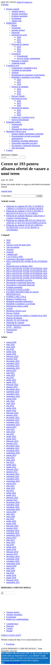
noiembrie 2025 (12, 363)
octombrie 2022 (12, 450)
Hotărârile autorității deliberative (25, 141)
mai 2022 (10, 462)
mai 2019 (10, 545)
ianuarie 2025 (12, 387)
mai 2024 (10, 406)
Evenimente (16, 18)
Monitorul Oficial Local (16, 131)
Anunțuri (15, 127)
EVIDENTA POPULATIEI (17, 289)
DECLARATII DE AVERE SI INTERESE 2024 (26, 273)
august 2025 (11, 370)
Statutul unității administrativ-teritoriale (27, 134)
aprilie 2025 (11, 380)
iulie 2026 (10, 344)
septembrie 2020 (13, 509)
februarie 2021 (12, 497)
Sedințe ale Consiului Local (23, 117)
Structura (10, 626)
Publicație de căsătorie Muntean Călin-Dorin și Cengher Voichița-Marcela (25, 217)
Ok (5, 663)
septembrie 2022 (13, 453)
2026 (19, 42)
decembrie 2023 (12, 417)
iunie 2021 (10, 488)
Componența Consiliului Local (24, 68)
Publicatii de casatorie (15, 322)
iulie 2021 (10, 486)
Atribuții (15, 72)
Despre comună (12, 9)
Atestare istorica (18, 11)
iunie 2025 (10, 375)
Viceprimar (16, 28)
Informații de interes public (23, 129)
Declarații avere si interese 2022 (19, 266)
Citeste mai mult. (14, 663)
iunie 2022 (10, 460)
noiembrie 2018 (12, 559)
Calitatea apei (11, 254)
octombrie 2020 (12, 507)
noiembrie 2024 (12, 392)
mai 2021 (10, 490)
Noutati (9, 631)
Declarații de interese (20, 44)
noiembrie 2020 (12, 505)
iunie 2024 (10, 403)
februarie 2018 (12, 580)
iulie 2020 (10, 514)
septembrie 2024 (13, 396)
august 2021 (11, 483)
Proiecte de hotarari (14, 318)
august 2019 (11, 538)
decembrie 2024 (12, 389)
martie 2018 (11, 578)
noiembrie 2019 (12, 530)
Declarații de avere (19, 35)
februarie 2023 (12, 441)
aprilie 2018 (11, 575)
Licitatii (9, 308)
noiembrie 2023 (12, 420)
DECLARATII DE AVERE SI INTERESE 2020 (26, 268)
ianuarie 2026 (12, 359)
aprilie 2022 (11, 465)
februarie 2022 (12, 469)
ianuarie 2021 (12, 500)
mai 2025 (10, 377)
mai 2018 (10, 573)
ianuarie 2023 (12, 443)
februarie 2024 (12, 413)
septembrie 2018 (13, 563)
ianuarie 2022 (12, 472)
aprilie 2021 (11, 493)
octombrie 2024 (12, 394)
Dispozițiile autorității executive (25, 143)
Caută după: (6, 196)
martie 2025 (11, 382)
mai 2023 (10, 434)
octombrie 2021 (12, 479)
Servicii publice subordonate (28, 58)
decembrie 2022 (12, 446)
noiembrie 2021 (12, 476)
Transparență (17, 124)
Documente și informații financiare (26, 145)
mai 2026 (10, 349)
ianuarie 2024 (12, 415)
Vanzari (9, 332)
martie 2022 (11, 467)
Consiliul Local (12, 65)
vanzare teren (6, 191)
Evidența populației (19, 16)
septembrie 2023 (13, 424)
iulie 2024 (10, 401)
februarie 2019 (12, 552)
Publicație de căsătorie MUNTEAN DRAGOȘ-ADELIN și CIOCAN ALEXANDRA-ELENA (26, 221)
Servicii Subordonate (20, 120)
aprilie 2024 (11, 408)
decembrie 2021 (12, 474)
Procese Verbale (18, 96)
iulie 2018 (10, 568)
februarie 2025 (12, 384)
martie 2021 (11, 495)
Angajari (9, 249)
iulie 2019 (10, 540)
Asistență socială (18, 63)
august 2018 (11, 566)
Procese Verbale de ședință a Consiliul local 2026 (26, 315)
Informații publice (13, 122)
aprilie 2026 (11, 351)
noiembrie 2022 (12, 448)
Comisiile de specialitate (21, 70)
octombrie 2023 (12, 422)
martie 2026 (11, 354)
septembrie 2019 (13, 535)
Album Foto (17, 21)
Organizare (16, 54)
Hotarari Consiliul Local (16, 299)
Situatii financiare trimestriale (18, 325)
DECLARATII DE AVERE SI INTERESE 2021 (26, 271)
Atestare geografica (19, 14)
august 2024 (11, 399)
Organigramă (22, 56)
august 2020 (11, 512)
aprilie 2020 (11, 521)
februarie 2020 (12, 526)
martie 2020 (11, 523)
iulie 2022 (10, 457)
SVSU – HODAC (14, 327)
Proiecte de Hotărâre (20, 87)
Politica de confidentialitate (17, 619)
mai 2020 (10, 519)
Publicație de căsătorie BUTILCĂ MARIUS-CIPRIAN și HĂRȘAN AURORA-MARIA (25, 207)
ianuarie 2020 (12, 528)
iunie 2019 (10, 542)
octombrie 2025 (12, 366)
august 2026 (11, 342)
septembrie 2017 (13, 582)
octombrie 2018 (12, 561)
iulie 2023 (10, 429)
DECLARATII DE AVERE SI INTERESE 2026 (26, 278)
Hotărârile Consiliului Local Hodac (26, 77)
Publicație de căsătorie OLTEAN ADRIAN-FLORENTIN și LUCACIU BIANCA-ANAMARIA (24, 227)
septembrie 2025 (13, 368)
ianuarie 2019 (12, 554)
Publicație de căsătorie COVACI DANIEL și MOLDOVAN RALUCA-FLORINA (24, 212)
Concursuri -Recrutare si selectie (19, 259)
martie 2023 (11, 439)
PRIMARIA (11, 23)
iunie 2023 (10, 432)
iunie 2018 (10, 570)
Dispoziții (15, 32)
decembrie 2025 (12, 361)
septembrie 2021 (13, 481)
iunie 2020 (10, 516)
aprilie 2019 (11, 547)
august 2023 (11, 427)
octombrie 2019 (12, 533)
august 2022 (11, 455)
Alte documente (18, 148)
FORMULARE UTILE (16, 297)
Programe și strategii (20, 61)
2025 (19, 39)
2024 (19, 37)
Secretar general (18, 30)
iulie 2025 (10, 373)
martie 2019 (11, 549)
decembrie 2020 (12, 502)
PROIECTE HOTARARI (17, 320)
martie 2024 (11, 410)
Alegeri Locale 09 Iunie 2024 (18, 245)
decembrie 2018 (12, 556)
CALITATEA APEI (14, 257)
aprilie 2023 (11, 436)
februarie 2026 (12, 356)
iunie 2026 (10, 347)
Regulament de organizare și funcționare (28, 75)
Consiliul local (12, 624)
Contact (9, 150)
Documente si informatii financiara (20, 282)
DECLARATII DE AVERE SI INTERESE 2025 (26, 275)
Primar (14, 25)
